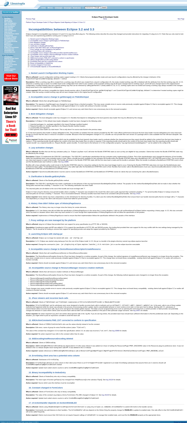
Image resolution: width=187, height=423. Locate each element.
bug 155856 (115, 331)
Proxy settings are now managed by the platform (45, 49)
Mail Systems (8, 44)
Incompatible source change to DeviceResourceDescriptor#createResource (53, 53)
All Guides (7, 18)
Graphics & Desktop (10, 64)
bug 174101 (136, 193)
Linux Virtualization (10, 31)
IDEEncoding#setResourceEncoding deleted (44, 60)
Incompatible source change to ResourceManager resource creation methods (54, 54)
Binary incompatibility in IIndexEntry (41, 63)
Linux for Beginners (10, 23)
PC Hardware (8, 66)
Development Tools (10, 38)
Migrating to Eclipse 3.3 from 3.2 (75, 22)
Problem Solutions (10, 69)
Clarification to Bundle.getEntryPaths (41, 46)
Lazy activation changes (38, 44)
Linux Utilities (8, 29)
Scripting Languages (10, 37)
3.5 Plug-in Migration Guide (55, 22)
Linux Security (8, 28)
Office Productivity (10, 25)
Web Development (10, 40)
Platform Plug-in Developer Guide (36, 22)
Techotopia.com (9, 49)
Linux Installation (9, 26)
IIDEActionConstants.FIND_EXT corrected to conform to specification (52, 58)
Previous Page (30, 19)
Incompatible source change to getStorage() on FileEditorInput (49, 41)
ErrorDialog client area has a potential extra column (46, 61)
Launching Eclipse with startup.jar (40, 51)
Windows (7, 67)
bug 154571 (136, 310)
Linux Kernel (8, 32)
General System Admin (11, 58)
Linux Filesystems (10, 61)
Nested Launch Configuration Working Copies (44, 39)
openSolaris (8, 46)
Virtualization (8, 57)
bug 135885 (65, 162)
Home (105, 19)
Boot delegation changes (38, 42)
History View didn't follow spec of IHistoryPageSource (47, 47)
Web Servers (8, 63)
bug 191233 (105, 395)
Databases (7, 43)
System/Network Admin (11, 34)
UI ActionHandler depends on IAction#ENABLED (45, 66)
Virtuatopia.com (9, 50)
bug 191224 (109, 380)
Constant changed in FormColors (40, 65)
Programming (8, 35)
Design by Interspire (180, 422)
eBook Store (8, 20)
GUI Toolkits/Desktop (10, 41)
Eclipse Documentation (11, 47)
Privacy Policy (8, 70)
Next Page (181, 19)
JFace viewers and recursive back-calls (42, 56)
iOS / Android (8, 21)
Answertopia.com (9, 52)
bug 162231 (29, 136)
